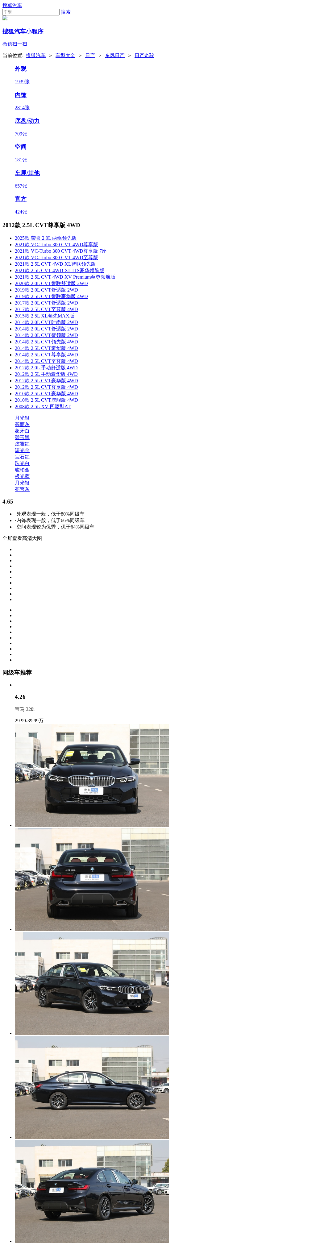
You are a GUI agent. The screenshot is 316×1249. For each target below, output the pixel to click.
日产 (90, 55)
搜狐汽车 (12, 5)
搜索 (66, 12)
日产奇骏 (144, 55)
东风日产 (115, 55)
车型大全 (65, 55)
